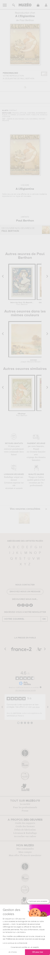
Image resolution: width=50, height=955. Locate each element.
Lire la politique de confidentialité (15, 943)
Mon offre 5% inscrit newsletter (25, 855)
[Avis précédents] (2, 707)
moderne (43, 194)
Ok (44, 619)
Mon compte (25, 852)
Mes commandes (25, 849)
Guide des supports (25, 823)
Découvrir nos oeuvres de (18, 229)
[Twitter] (31, 606)
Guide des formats (25, 826)
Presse (25, 811)
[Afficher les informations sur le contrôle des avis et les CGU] (40, 687)
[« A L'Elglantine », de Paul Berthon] (24, 518)
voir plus (35, 707)
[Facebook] (19, 606)
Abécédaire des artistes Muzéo (25, 541)
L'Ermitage (21, 414)
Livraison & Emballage (25, 833)
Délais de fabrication (25, 830)
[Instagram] (23, 606)
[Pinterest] (27, 606)
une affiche (22, 194)
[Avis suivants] (48, 707)
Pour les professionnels (25, 807)
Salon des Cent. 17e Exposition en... (22, 303)
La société (25, 804)
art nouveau (26, 196)
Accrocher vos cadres (25, 836)
